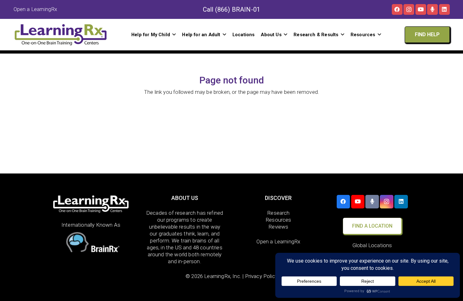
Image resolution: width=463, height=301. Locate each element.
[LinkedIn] (444, 9)
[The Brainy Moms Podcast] (432, 9)
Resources (278, 220)
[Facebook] (397, 9)
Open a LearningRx (278, 241)
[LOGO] (61, 34)
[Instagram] (408, 9)
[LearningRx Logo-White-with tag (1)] (91, 204)
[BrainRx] (91, 243)
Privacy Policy (261, 276)
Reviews (278, 227)
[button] (174, 34)
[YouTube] (420, 9)
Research (278, 213)
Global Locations (372, 245)
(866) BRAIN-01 (237, 9)
